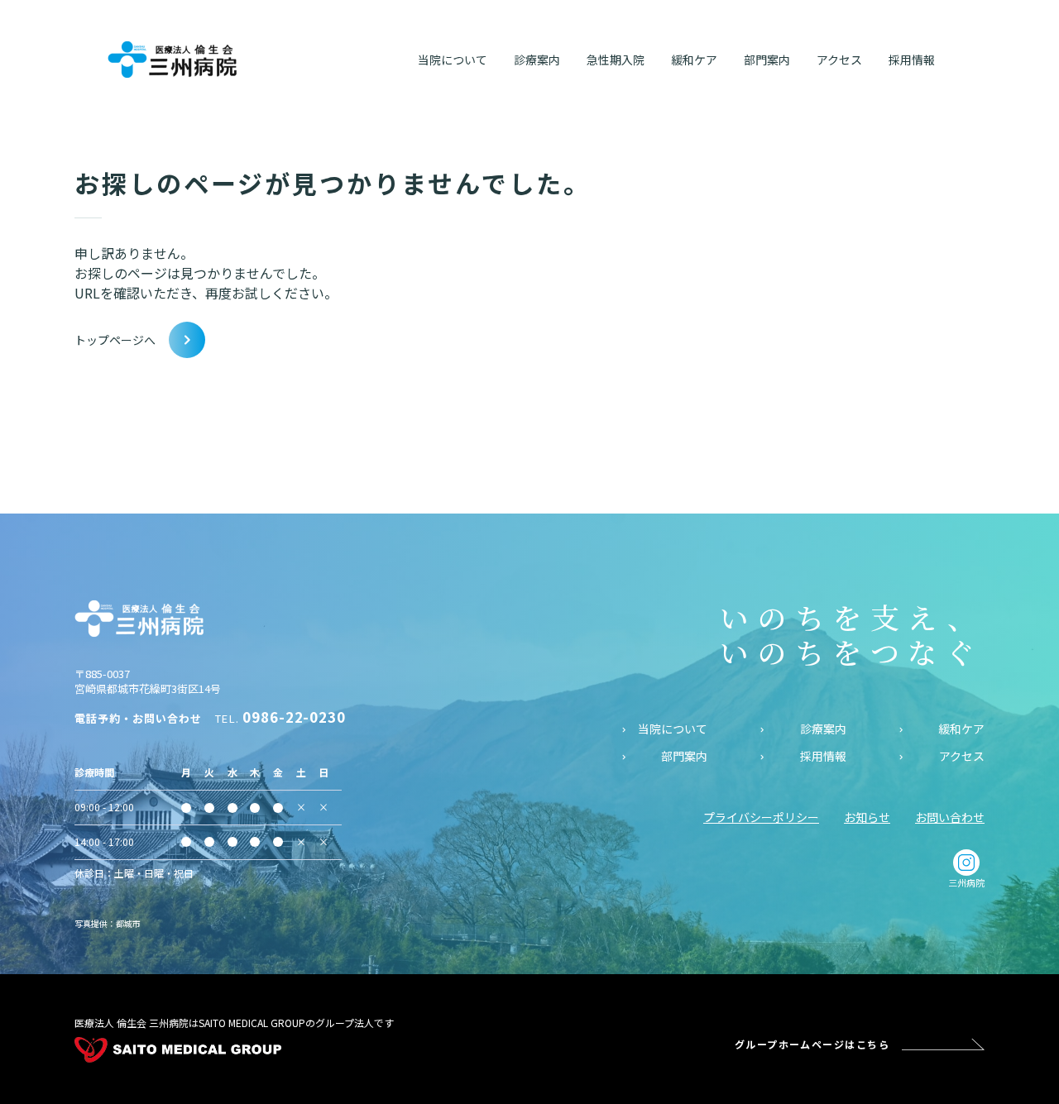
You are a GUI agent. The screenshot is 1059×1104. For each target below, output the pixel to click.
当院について (672, 729)
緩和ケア (961, 729)
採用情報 (823, 756)
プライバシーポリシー (761, 817)
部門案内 (684, 756)
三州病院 (966, 882)
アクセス (962, 756)
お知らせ (867, 817)
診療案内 (823, 729)
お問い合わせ (950, 817)
